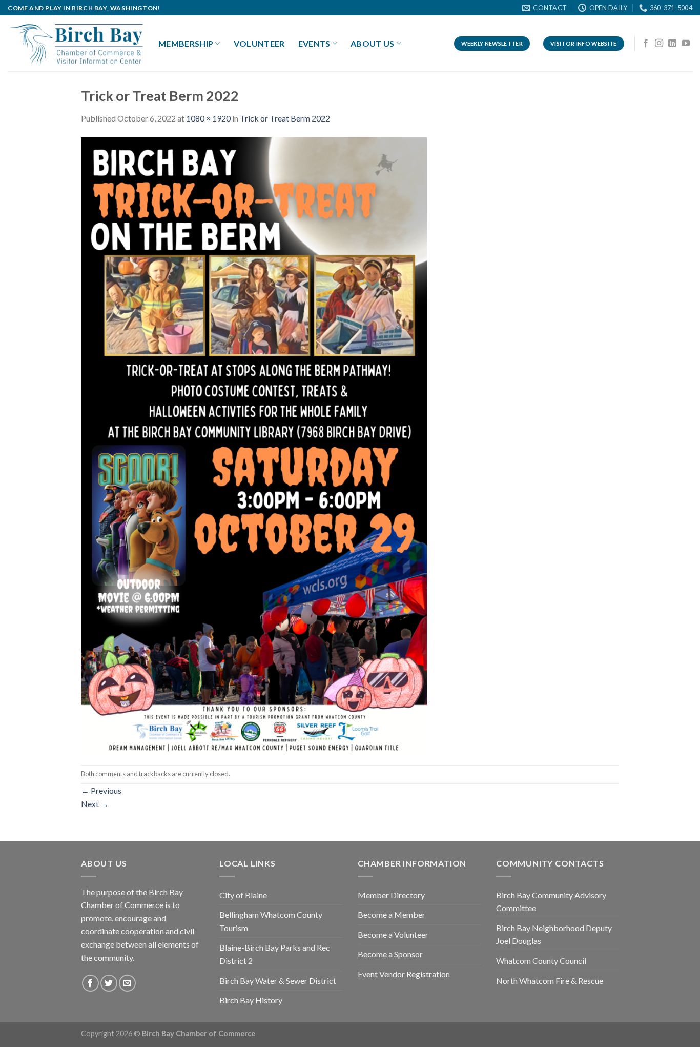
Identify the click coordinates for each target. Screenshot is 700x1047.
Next (95, 804)
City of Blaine (243, 895)
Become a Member (391, 914)
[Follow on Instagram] (659, 43)
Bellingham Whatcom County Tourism (270, 921)
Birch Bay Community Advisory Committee (551, 901)
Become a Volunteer (393, 934)
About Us (373, 43)
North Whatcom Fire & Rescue (549, 980)
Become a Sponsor (390, 954)
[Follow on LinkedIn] (672, 43)
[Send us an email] (127, 983)
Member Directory (391, 895)
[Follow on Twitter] (108, 983)
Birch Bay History (250, 1000)
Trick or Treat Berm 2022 (285, 118)
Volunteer (259, 43)
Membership (185, 43)
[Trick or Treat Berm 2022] (254, 444)
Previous (101, 790)
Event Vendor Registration (404, 974)
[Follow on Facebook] (646, 43)
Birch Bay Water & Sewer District (277, 980)
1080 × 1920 (208, 118)
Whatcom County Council (541, 960)
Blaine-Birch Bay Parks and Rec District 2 (274, 953)
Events (314, 43)
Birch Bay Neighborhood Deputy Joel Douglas (554, 934)
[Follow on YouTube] (686, 43)
